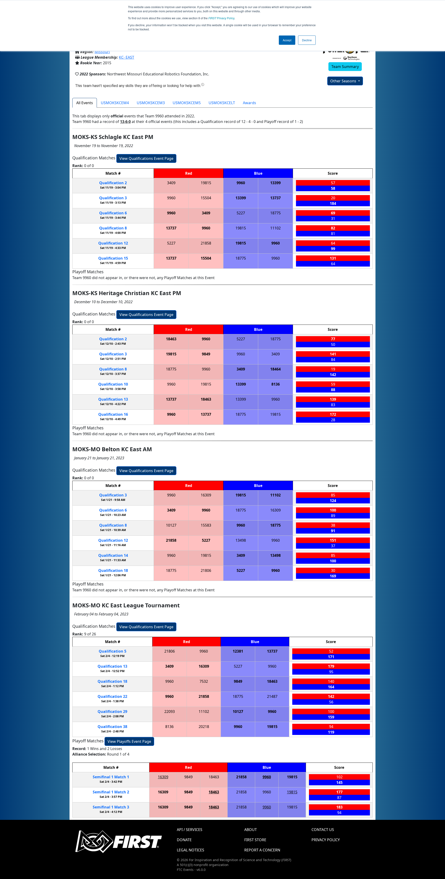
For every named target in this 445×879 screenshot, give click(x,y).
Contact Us (323, 829)
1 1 (111, 776)
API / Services (189, 829)
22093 (169, 711)
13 (113, 399)
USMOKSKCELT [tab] (222, 102)
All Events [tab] (84, 102)
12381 (238, 651)
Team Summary (345, 66)
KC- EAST (126, 57)
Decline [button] (307, 40)
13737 (275, 197)
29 (112, 711)
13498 (240, 540)
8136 (275, 384)
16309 (206, 495)
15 (113, 258)
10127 (171, 525)
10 (113, 384)
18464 (275, 369)
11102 (275, 228)
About (250, 829)
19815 (206, 182)
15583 (206, 525)
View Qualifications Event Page (146, 158)
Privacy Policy (221, 18)
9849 (206, 354)
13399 (275, 182)
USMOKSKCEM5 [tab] (187, 102)
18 (113, 570)
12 (113, 243)
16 (113, 414)
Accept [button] (287, 40)
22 (112, 696)
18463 (171, 338)
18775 (275, 213)
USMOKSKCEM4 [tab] (115, 102)
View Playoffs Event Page (129, 741)
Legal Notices (190, 850)
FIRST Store (255, 839)
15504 (206, 197)
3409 (171, 182)
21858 (206, 243)
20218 (204, 726)
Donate (184, 839)
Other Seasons (343, 81)
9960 (241, 182)
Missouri (102, 51)
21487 (272, 696)
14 (113, 555)
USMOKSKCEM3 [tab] (151, 102)
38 (112, 726)
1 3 (111, 807)
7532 (204, 681)
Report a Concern (262, 850)
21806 (206, 570)
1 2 (111, 792)
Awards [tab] (249, 102)
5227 (241, 213)
